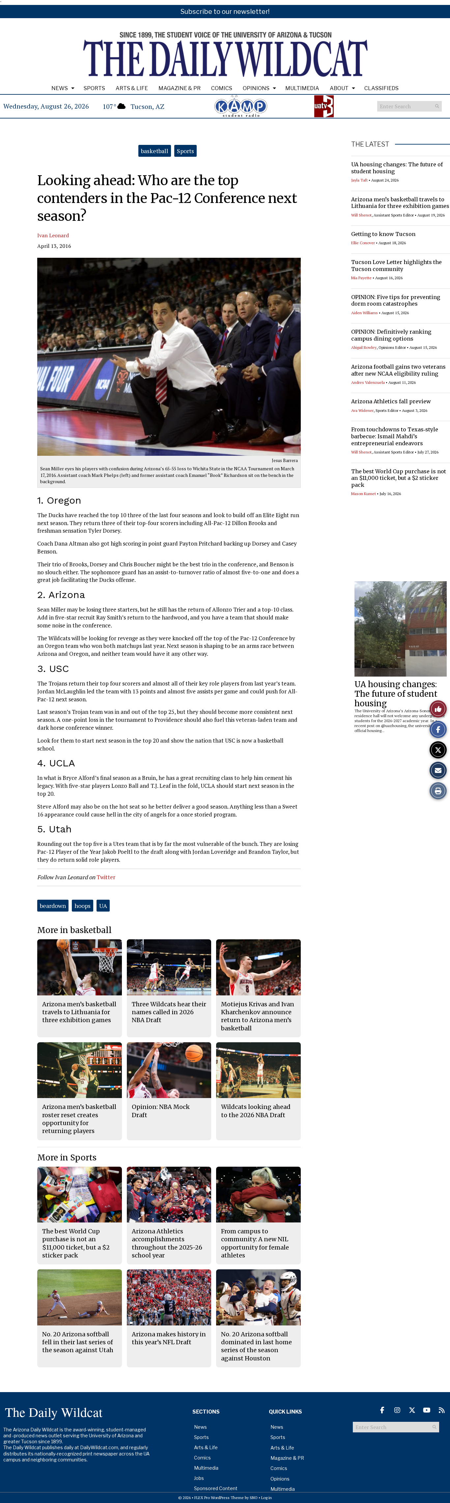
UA (103, 906)
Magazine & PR (179, 88)
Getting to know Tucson (383, 234)
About (339, 88)
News (59, 88)
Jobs (199, 1478)
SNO (254, 1497)
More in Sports (67, 1157)
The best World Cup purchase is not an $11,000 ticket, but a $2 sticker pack (398, 478)
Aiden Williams (364, 312)
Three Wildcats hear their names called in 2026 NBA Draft (169, 1012)
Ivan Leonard (53, 235)
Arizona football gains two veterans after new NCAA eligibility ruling (398, 370)
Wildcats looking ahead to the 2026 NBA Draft (256, 1111)
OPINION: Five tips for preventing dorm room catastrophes (395, 300)
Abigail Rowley (364, 347)
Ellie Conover (363, 242)
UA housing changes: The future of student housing (395, 694)
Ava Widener (362, 410)
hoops (82, 906)
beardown (53, 906)
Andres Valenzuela (368, 382)
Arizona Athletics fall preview (391, 401)
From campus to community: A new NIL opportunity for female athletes (255, 1243)
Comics (221, 88)
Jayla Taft (359, 180)
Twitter (106, 877)
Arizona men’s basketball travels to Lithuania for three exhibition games (400, 203)
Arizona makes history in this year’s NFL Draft (169, 1338)
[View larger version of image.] (169, 357)
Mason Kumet (363, 493)
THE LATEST (370, 144)
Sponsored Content (216, 1488)
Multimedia (302, 88)
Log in (266, 1497)
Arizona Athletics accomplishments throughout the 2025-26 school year (167, 1243)
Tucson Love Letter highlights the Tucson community (396, 265)
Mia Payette (361, 277)
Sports (94, 88)
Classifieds (381, 88)
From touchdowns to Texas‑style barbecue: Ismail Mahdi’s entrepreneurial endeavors (394, 436)
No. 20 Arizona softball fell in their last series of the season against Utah (77, 1342)
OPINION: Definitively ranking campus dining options (391, 335)
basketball (154, 151)
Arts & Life (132, 88)
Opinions (256, 88)
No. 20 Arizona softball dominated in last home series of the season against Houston (256, 1346)
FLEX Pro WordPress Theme (219, 1497)
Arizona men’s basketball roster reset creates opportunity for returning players (79, 1119)
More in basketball (74, 930)
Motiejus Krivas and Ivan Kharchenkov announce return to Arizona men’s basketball (257, 1016)
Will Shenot (361, 215)
